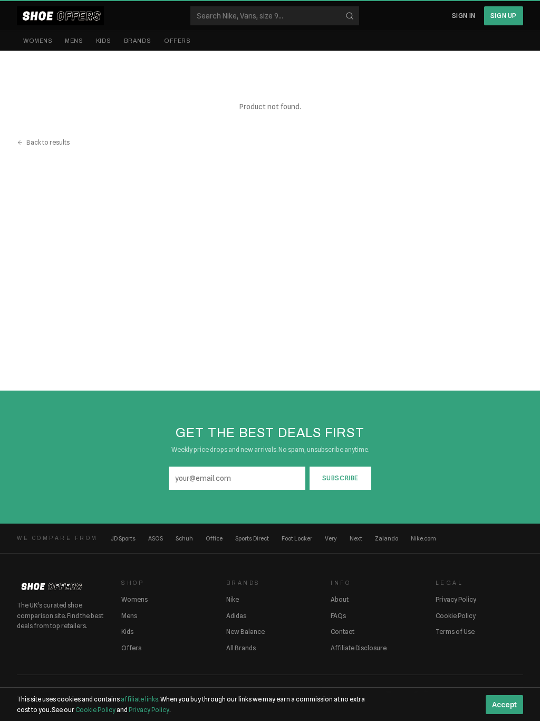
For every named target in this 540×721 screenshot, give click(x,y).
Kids (103, 40)
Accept (504, 704)
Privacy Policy (456, 599)
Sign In (464, 16)
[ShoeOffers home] (60, 15)
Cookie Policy (456, 616)
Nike (232, 599)
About (340, 599)
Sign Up (503, 16)
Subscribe (340, 478)
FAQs (338, 616)
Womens (37, 40)
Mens (74, 40)
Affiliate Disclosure (359, 648)
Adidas (236, 616)
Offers (177, 40)
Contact (342, 631)
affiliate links (139, 699)
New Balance (245, 631)
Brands (137, 40)
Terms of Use (455, 631)
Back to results (48, 142)
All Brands (241, 648)
